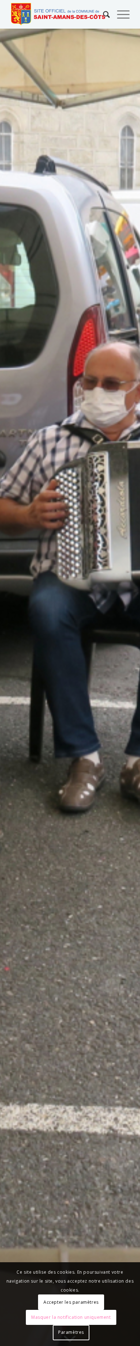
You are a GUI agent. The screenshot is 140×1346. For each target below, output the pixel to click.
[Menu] (120, 14)
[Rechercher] (103, 14)
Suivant (124, 687)
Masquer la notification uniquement (71, 1317)
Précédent (16, 687)
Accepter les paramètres (71, 1302)
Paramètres (71, 1332)
